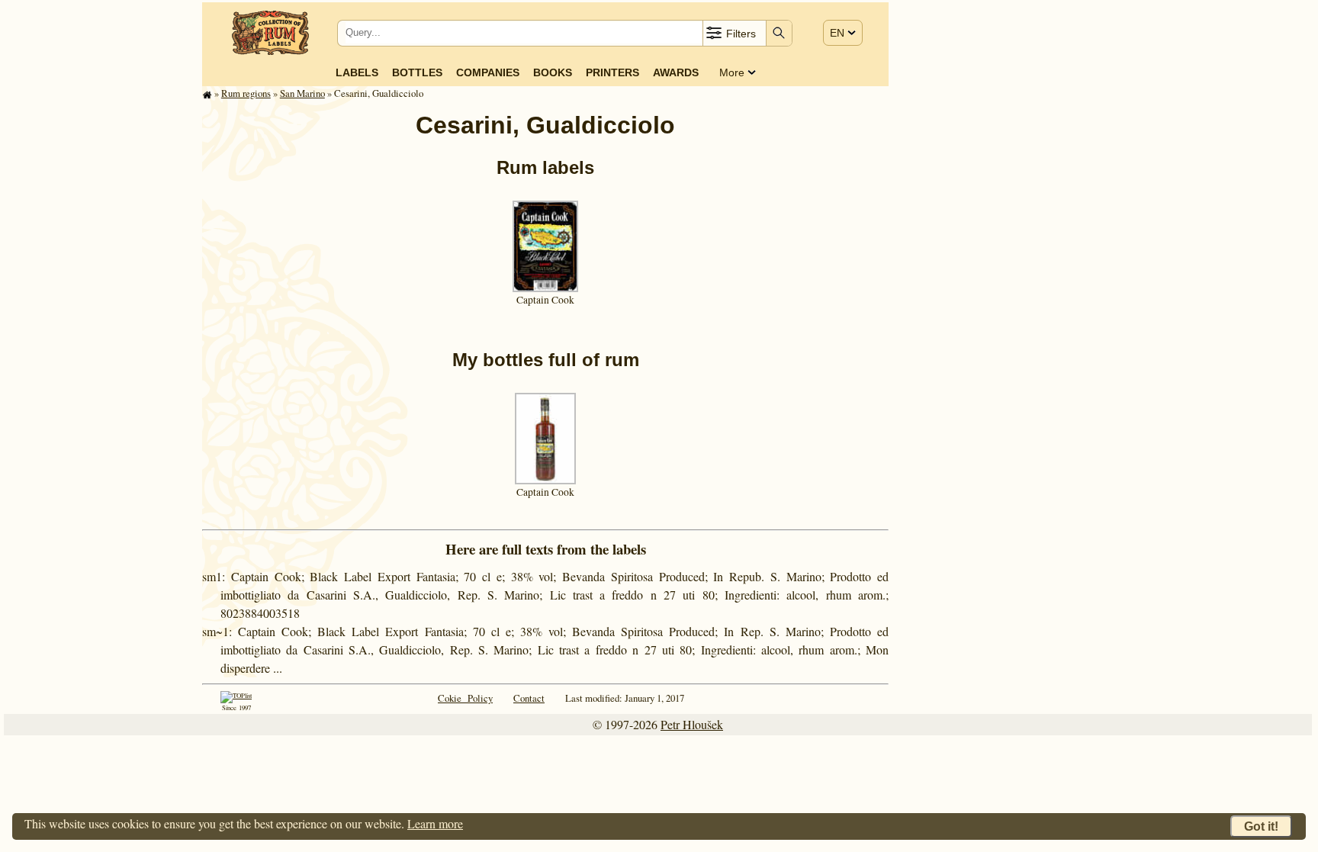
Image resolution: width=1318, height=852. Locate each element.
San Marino (302, 93)
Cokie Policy (465, 698)
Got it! (1261, 826)
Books (552, 72)
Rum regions (246, 93)
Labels (357, 72)
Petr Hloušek (692, 724)
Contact (529, 698)
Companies (487, 72)
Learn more (435, 823)
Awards (676, 72)
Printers (612, 72)
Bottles (417, 72)
